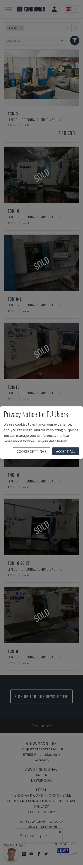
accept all (65, 451)
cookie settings (31, 451)
